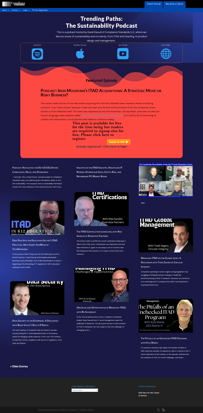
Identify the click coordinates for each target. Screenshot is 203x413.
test (143, 203)
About (4, 10)
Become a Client (174, 3)
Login (25, 10)
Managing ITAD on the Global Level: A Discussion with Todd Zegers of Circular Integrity (162, 262)
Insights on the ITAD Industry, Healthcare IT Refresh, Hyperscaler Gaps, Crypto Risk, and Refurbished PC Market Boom (99, 172)
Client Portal (153, 3)
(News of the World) (102, 115)
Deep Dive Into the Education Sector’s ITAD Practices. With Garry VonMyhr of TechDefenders (34, 245)
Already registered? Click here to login (101, 146)
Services (15, 10)
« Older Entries (19, 366)
